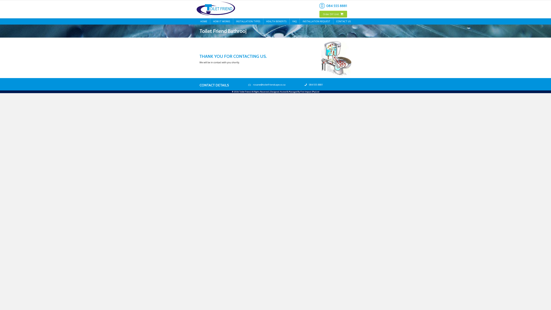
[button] (333, 14)
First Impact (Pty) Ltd (309, 91)
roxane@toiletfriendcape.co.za (269, 84)
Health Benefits (276, 21)
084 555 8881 (336, 6)
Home (203, 21)
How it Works (221, 21)
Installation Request (316, 21)
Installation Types (248, 21)
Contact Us (343, 21)
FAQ (294, 21)
